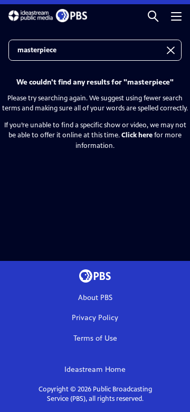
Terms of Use (95, 338)
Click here (137, 135)
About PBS (95, 297)
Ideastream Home (95, 369)
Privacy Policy (95, 317)
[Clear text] (171, 50)
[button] (153, 15)
